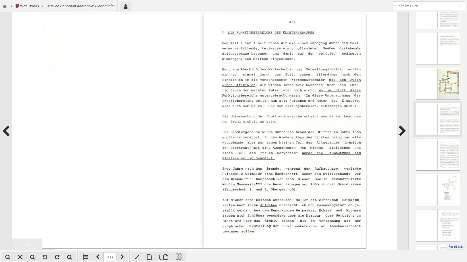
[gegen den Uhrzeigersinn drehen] (45, 256)
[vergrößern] (32, 256)
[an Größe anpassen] (20, 256)
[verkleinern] (7, 256)
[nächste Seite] (402, 131)
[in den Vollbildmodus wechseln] (137, 256)
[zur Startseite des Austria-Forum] (6, 5)
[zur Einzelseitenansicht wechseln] (149, 256)
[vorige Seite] (6, 131)
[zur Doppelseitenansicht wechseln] (163, 256)
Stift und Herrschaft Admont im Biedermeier (80, 5)
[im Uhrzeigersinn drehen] (57, 256)
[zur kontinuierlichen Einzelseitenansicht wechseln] (179, 256)
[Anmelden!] (125, 6)
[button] (455, 246)
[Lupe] (69, 256)
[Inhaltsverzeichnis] (85, 256)
